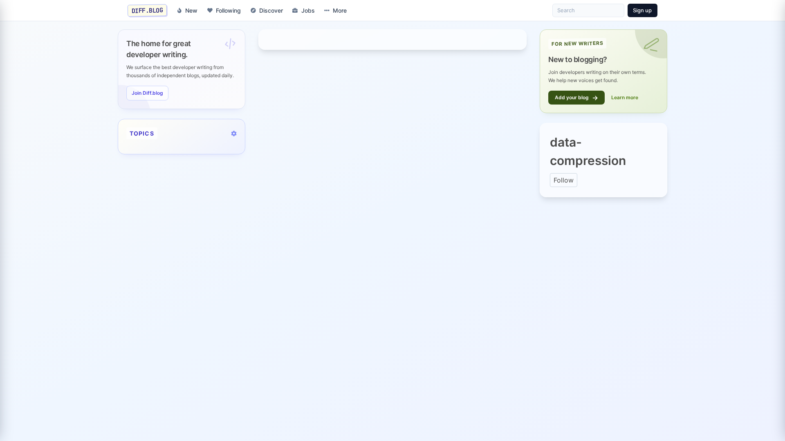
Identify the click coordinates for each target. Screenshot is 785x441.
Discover (271, 10)
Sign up (642, 10)
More (340, 10)
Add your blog (576, 98)
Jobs (308, 10)
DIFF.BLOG (147, 10)
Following (228, 10)
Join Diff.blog (147, 93)
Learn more (624, 97)
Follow (564, 180)
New (191, 10)
